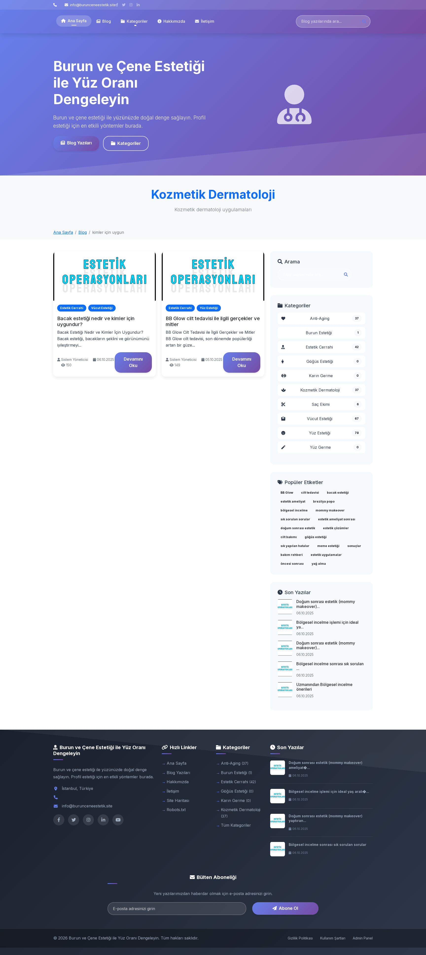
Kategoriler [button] (137, 21)
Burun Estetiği (332, 332)
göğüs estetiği (316, 537)
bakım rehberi (292, 555)
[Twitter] (73, 819)
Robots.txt (176, 809)
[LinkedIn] (103, 819)
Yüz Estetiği (334, 432)
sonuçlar (354, 546)
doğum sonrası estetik (298, 528)
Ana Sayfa (77, 20)
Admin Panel (363, 938)
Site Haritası (178, 800)
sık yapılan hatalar (295, 546)
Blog (106, 21)
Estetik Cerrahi (332, 347)
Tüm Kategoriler (236, 825)
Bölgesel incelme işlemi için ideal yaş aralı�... (329, 791)
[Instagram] (88, 819)
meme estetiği (328, 546)
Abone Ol (288, 908)
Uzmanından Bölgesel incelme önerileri (324, 687)
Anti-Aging (334, 318)
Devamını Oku (133, 362)
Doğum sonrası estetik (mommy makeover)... (325, 604)
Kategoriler (129, 143)
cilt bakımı (289, 537)
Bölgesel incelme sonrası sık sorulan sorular (327, 844)
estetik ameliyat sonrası (336, 519)
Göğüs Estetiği (332, 361)
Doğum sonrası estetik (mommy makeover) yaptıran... (325, 818)
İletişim (207, 21)
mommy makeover (330, 510)
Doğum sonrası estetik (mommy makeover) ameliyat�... (325, 765)
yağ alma (319, 563)
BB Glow (287, 492)
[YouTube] (118, 819)
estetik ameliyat (293, 501)
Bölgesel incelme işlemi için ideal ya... (327, 624)
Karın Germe (334, 375)
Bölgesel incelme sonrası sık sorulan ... (330, 666)
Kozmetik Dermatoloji (329, 390)
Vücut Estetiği (333, 418)
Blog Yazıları (79, 142)
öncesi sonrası (292, 563)
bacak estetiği (338, 492)
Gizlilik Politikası (300, 938)
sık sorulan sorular (295, 519)
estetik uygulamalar (326, 555)
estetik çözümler (336, 528)
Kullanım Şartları (332, 938)
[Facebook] (58, 819)
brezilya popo (324, 501)
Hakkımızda (174, 21)
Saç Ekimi (335, 404)
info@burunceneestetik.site (93, 5)
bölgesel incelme (294, 510)
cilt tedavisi (310, 492)
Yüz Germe (334, 447)
